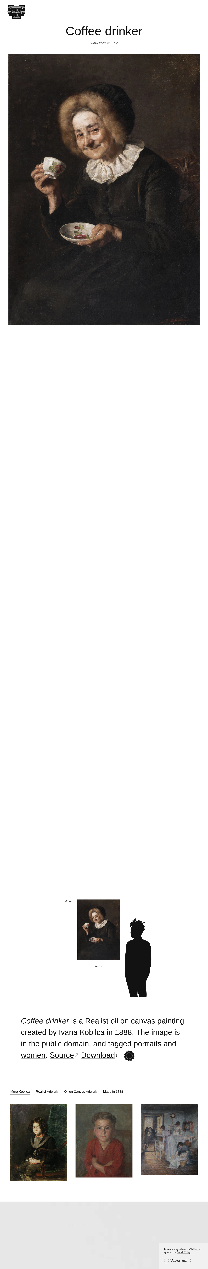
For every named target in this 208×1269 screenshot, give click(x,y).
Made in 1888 (113, 1091)
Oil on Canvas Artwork (80, 1091)
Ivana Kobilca (100, 43)
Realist (96, 1020)
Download (98, 1055)
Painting (170, 1020)
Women (33, 1055)
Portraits (147, 1043)
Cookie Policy (183, 1252)
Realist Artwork (47, 1091)
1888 (123, 1032)
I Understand (177, 1260)
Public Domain (65, 1043)
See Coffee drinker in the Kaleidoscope (129, 1056)
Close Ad (187, 768)
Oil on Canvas (133, 1020)
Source (62, 1055)
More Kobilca (20, 1091)
